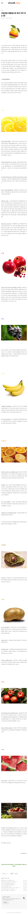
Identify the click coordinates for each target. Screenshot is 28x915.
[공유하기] (6, 874)
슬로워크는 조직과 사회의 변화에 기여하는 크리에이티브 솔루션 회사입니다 (11, 899)
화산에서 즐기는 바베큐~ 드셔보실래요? (7, 890)
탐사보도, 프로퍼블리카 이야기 (6, 886)
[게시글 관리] (7, 874)
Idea (2, 878)
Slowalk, (11, 912)
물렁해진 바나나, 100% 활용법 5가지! (7, 880)
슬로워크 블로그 (6, 897)
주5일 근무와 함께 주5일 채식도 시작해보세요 (8, 881)
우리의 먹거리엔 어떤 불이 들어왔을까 (7, 883)
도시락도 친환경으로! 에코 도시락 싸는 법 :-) (8, 889)
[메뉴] (2, 3)
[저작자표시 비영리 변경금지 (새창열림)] (16, 873)
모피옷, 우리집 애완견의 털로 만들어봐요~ (8, 884)
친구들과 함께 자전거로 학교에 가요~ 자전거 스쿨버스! (10, 887)
